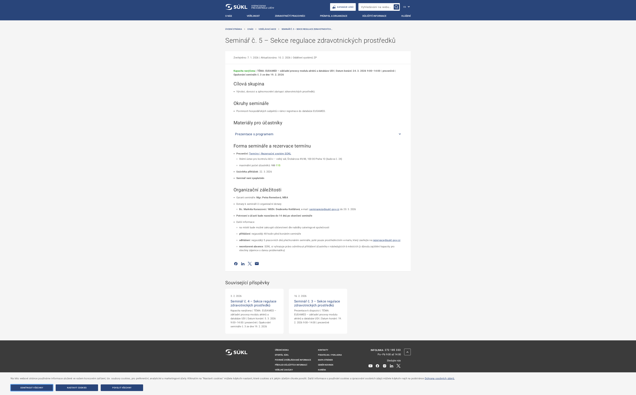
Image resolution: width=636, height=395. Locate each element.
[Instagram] (384, 365)
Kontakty (323, 350)
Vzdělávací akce (267, 29)
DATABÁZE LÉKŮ (345, 7)
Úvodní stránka (233, 29)
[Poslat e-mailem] (257, 263)
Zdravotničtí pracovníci (290, 16)
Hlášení (406, 16)
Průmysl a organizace (333, 16)
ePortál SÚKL (282, 355)
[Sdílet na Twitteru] (249, 263)
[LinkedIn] (391, 365)
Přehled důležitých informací (291, 365)
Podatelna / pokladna (330, 355)
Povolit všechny (122, 388)
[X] (398, 365)
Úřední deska (282, 350)
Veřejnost (253, 16)
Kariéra (322, 370)
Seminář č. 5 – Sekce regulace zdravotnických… (307, 29)
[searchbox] (379, 7)
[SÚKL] (236, 361)
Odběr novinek (325, 365)
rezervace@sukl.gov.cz (386, 240)
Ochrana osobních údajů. (440, 378)
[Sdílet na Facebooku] (236, 263)
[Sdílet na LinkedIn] (242, 263)
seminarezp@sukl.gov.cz (324, 209)
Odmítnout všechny (31, 388)
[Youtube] (370, 365)
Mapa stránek (325, 360)
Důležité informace (374, 16)
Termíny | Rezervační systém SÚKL (270, 153)
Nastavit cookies (77, 388)
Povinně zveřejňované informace (293, 360)
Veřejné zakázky (284, 370)
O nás (228, 16)
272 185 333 (393, 350)
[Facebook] (377, 365)
